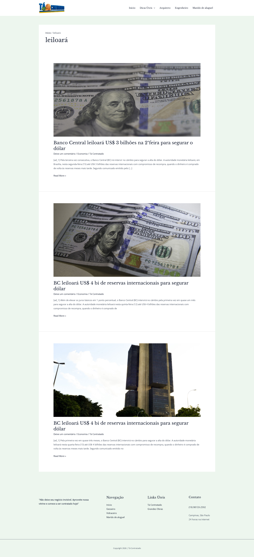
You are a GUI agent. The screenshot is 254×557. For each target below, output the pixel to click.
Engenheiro (181, 7)
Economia (82, 153)
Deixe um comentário (64, 153)
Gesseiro (110, 508)
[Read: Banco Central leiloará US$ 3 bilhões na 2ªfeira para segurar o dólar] (127, 99)
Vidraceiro (111, 513)
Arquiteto (165, 7)
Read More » (60, 176)
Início (132, 7)
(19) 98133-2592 (197, 507)
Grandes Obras (155, 508)
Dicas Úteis (146, 7)
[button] (153, 8)
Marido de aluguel (203, 7)
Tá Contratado (155, 504)
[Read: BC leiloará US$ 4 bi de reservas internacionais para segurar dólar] (127, 239)
